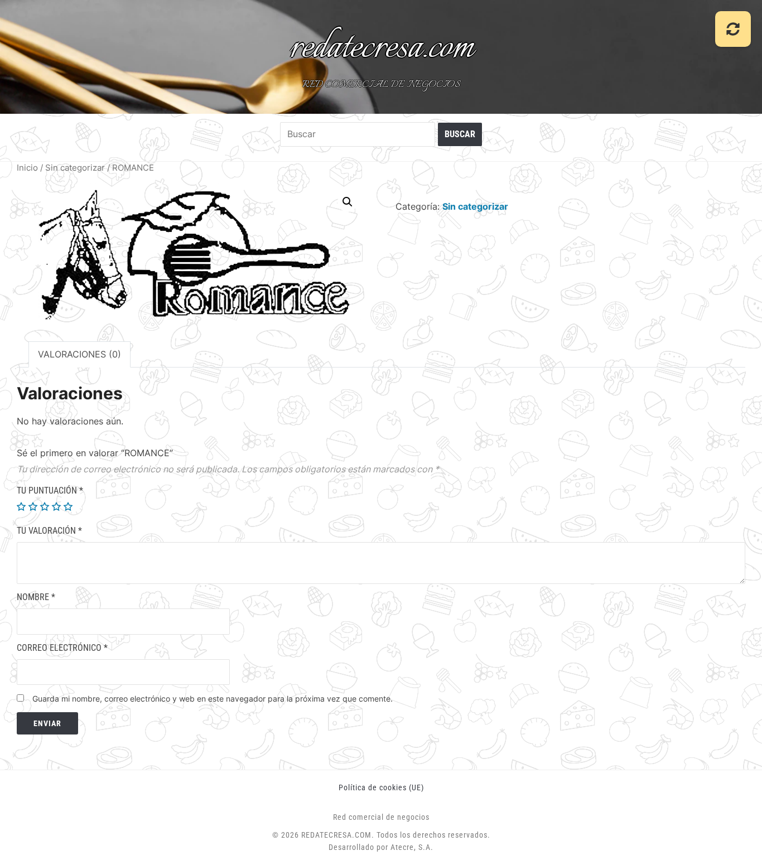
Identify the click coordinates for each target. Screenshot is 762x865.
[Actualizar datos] (733, 29)
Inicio (27, 168)
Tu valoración (49, 530)
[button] (347, 202)
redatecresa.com (381, 48)
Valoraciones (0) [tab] (79, 354)
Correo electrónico (62, 647)
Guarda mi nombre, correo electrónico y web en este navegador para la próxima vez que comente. (212, 698)
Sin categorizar (75, 168)
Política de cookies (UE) (381, 787)
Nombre (36, 597)
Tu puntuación (50, 490)
